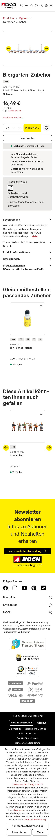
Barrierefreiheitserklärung (27, 743)
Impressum (31, 733)
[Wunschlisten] (36, 5)
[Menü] (51, 5)
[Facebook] (5, 588)
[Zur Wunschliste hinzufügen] (41, 306)
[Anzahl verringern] (7, 128)
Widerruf (41, 722)
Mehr (40, 832)
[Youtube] (24, 588)
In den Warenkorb (33, 127)
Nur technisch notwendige (28, 825)
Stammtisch (17, 455)
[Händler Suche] (31, 5)
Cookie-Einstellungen (27, 738)
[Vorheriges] (8, 48)
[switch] (32, 673)
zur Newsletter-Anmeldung (25, 551)
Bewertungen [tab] (11, 258)
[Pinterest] (33, 588)
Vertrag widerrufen (21, 722)
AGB (20, 733)
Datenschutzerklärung (35, 819)
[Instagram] (15, 588)
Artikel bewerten (12, 117)
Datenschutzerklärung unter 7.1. (27, 784)
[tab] (27, 228)
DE (26, 5)
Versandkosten (14, 110)
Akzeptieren (19, 832)
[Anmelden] (41, 5)
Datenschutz (15, 728)
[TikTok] (43, 588)
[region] (27, 48)
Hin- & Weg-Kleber (21, 347)
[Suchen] (21, 5)
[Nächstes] (46, 48)
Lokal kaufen (27, 138)
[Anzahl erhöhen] (21, 128)
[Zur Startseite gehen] (9, 6)
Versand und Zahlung (35, 728)
